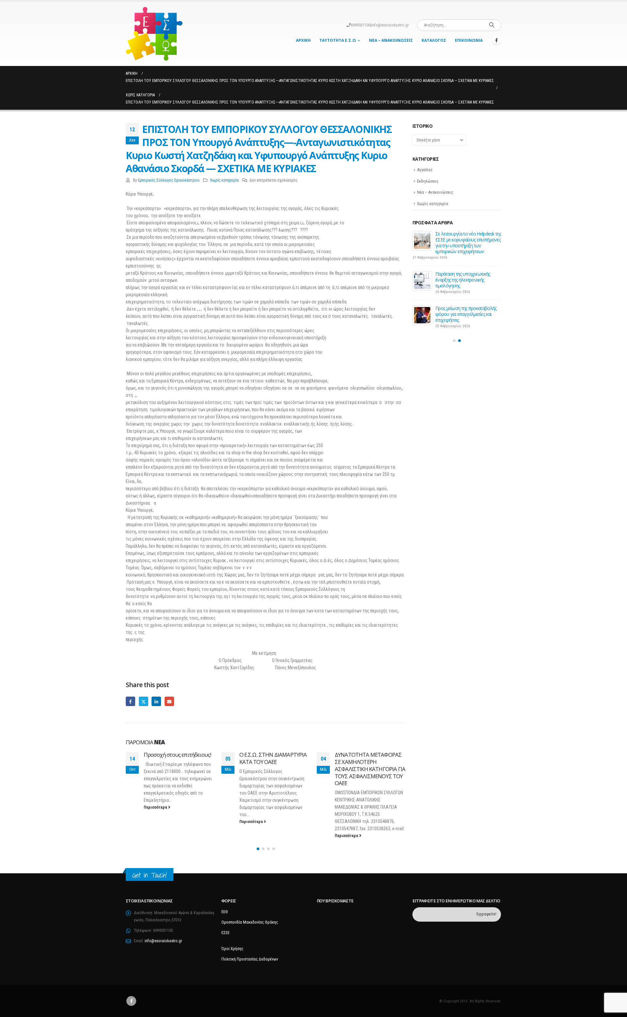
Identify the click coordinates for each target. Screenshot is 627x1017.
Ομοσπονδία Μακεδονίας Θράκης (249, 922)
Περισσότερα (156, 821)
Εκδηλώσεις (428, 181)
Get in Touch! (149, 875)
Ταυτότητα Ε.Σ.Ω (337, 40)
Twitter (143, 701)
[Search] (492, 25)
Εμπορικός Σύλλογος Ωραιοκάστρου (169, 180)
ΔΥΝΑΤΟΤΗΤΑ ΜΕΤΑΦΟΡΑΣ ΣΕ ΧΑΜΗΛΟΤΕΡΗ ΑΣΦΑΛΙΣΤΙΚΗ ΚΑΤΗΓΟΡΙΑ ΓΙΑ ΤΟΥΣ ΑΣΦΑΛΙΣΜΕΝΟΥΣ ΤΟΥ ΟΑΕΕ (274, 769)
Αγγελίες (425, 169)
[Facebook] (496, 40)
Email (169, 701)
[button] (258, 849)
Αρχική (303, 40)
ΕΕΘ (224, 911)
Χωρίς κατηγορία (224, 180)
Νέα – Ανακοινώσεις (391, 40)
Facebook (130, 701)
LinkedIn (156, 701)
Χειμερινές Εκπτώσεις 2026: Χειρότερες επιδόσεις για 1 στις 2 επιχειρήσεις (466, 304)
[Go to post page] (422, 241)
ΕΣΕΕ (225, 932)
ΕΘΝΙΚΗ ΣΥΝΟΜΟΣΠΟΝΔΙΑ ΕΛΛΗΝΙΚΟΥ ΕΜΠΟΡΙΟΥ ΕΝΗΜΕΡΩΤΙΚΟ (368, 762)
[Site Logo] (154, 34)
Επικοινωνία (469, 40)
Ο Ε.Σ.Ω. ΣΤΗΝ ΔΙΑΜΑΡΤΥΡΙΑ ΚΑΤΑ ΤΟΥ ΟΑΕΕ (178, 758)
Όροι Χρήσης (232, 948)
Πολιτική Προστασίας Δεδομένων (249, 959)
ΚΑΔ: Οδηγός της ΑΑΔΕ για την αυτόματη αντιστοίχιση (464, 271)
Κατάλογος (434, 40)
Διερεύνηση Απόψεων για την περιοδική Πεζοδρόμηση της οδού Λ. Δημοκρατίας (464, 240)
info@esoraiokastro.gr (390, 25)
